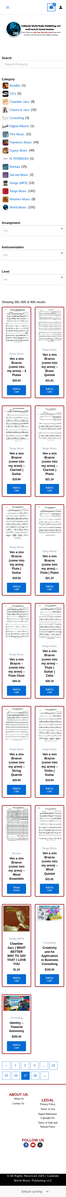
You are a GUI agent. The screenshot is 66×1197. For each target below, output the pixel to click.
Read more (16, 889)
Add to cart (16, 390)
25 (6, 1075)
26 (15, 1075)
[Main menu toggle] (8, 7)
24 (53, 1065)
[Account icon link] (60, 7)
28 (35, 1075)
